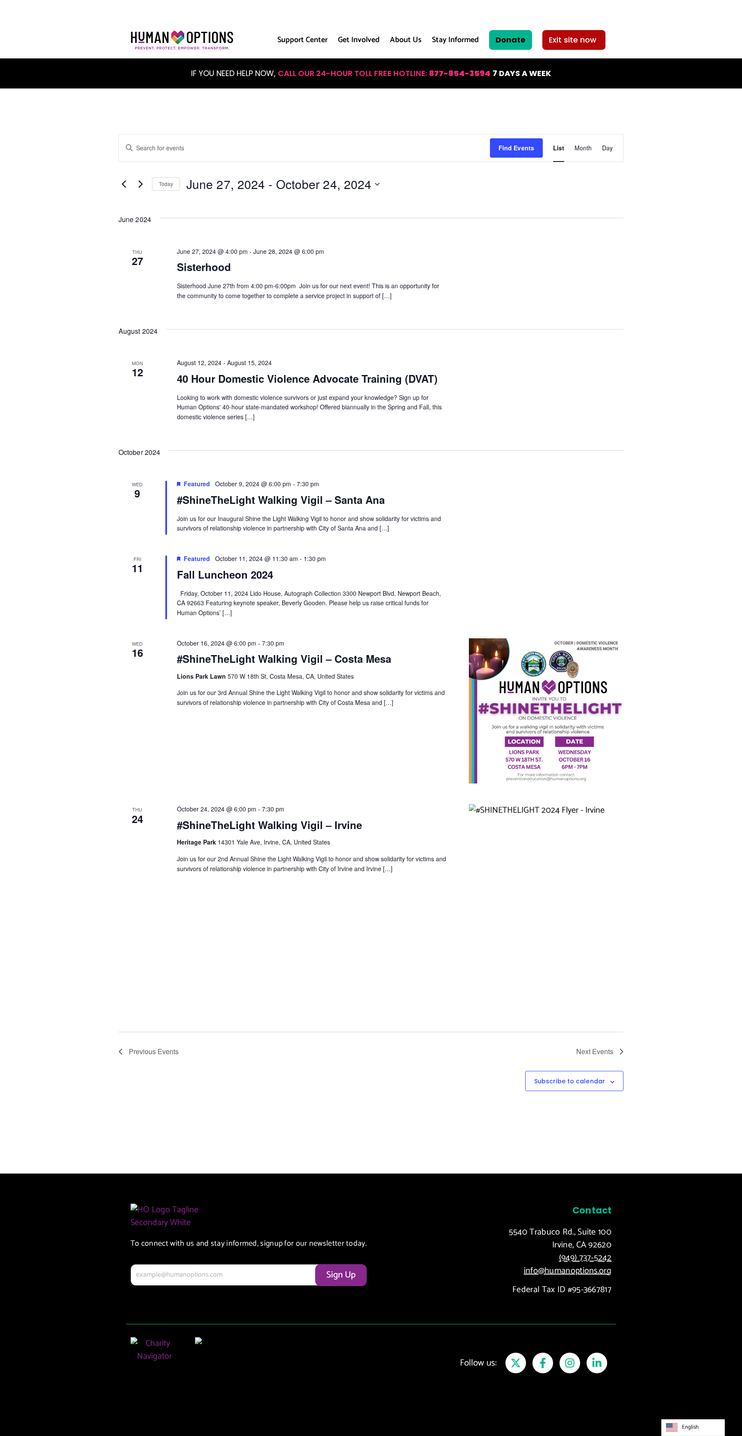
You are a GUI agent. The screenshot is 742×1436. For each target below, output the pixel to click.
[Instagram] (570, 1363)
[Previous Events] (124, 184)
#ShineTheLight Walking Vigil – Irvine (269, 824)
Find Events (516, 147)
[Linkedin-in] (597, 1363)
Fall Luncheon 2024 (225, 574)
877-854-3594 (459, 73)
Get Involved (359, 40)
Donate (511, 39)
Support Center (302, 40)
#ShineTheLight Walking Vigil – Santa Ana (281, 499)
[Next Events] (140, 184)
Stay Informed (455, 40)
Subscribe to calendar (569, 1081)
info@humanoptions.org (567, 1271)
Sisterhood (204, 266)
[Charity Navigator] (154, 1359)
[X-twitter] (515, 1363)
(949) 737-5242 (585, 1258)
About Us (406, 40)
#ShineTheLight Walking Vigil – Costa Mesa (284, 658)
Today (166, 183)
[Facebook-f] (542, 1363)
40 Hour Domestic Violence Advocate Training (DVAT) (307, 378)
